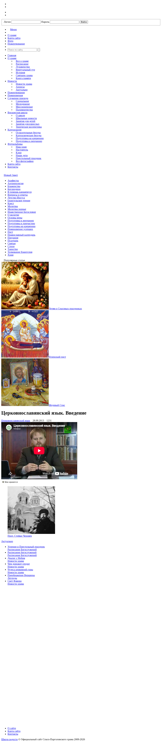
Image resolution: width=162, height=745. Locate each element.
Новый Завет (11, 175)
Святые (12, 243)
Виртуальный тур (25, 69)
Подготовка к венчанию (29, 141)
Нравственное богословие (22, 212)
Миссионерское (24, 106)
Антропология (15, 183)
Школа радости (9, 739)
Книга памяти (23, 78)
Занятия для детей (25, 121)
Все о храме (22, 61)
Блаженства (14, 186)
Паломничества (24, 109)
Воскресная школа (17, 112)
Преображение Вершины (21, 575)
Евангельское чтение (19, 200)
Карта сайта (14, 164)
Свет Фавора (15, 581)
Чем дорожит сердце (19, 563)
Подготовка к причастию (21, 223)
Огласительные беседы (28, 132)
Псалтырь (13, 240)
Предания (13, 237)
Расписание (22, 64)
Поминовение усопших (20, 229)
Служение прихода (18, 98)
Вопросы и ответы (18, 194)
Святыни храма (24, 75)
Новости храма (24, 84)
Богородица (14, 189)
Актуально (22, 89)
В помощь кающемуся (19, 192)
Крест (11, 203)
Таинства (13, 249)
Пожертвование (16, 92)
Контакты (13, 167)
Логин (7, 21)
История (20, 72)
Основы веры (15, 217)
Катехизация (14, 129)
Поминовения (15, 95)
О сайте (12, 728)
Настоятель (22, 149)
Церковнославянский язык (15, 420)
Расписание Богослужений (22, 549)
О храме (12, 58)
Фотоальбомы (15, 144)
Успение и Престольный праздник (26, 546)
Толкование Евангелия (20, 252)
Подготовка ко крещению (30, 138)
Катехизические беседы (28, 135)
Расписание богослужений (22, 552)
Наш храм (21, 147)
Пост (10, 232)
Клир (19, 152)
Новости (12, 81)
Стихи (11, 246)
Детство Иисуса (16, 197)
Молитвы (13, 206)
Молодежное (23, 104)
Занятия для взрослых (27, 124)
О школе (20, 115)
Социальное (22, 101)
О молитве (13, 214)
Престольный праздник (28, 158)
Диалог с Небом (16, 558)
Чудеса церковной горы (20, 569)
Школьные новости (26, 118)
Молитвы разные (17, 209)
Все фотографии (25, 161)
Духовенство (23, 66)
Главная (12, 55)
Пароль (45, 21)
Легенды (12, 578)
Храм (10, 255)
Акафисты (13, 180)
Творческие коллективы (29, 126)
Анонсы (20, 86)
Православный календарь (21, 235)
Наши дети (22, 155)
